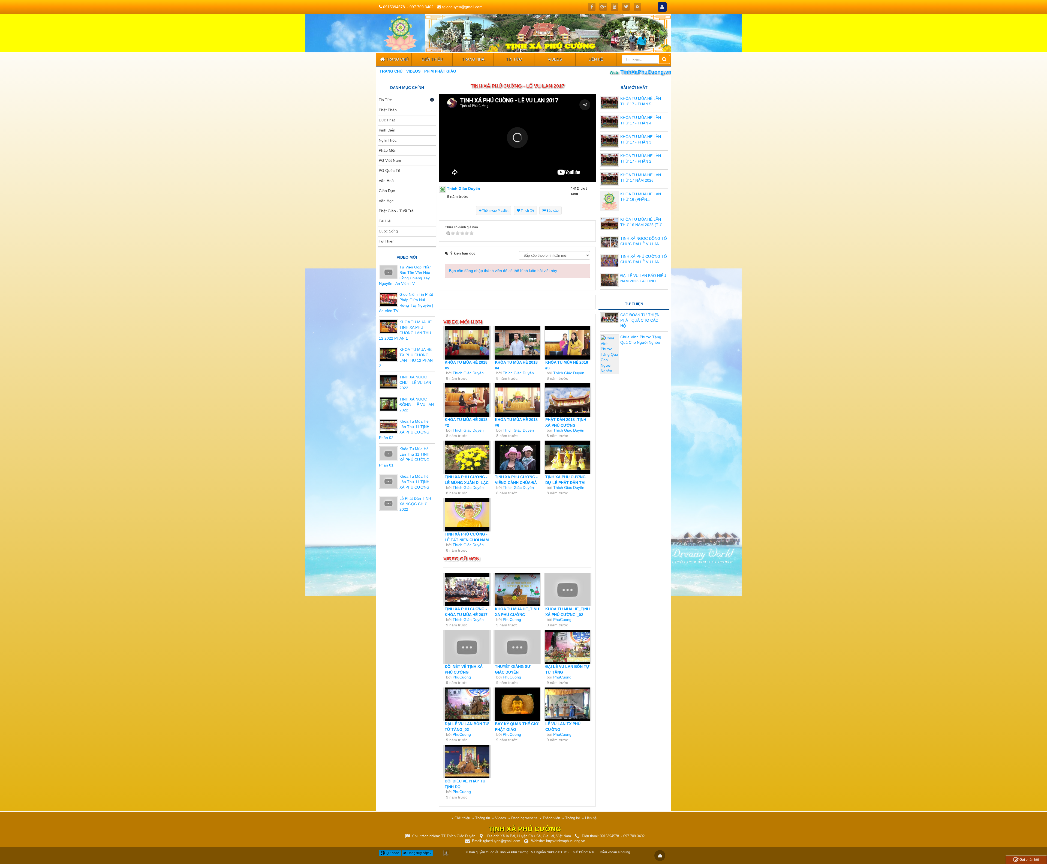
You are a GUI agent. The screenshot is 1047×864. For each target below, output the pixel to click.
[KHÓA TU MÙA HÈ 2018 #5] (467, 342)
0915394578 (394, 7)
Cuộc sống (388, 231)
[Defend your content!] (446, 852)
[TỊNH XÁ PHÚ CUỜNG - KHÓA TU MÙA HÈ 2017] (467, 589)
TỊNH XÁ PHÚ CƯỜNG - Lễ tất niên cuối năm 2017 (467, 540)
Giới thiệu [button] (432, 59)
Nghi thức (388, 140)
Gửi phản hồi (1029, 860)
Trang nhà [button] (473, 59)
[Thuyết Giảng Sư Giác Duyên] (517, 646)
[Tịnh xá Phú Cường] (400, 33)
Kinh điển (387, 130)
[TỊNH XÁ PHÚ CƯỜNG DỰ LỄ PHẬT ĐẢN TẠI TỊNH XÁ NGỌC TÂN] (567, 457)
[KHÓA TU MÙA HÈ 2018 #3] (567, 342)
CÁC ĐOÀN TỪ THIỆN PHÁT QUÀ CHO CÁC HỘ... (640, 320)
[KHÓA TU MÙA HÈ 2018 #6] (517, 400)
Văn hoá (386, 180)
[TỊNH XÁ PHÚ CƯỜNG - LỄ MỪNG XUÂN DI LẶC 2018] (467, 457)
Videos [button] (555, 59)
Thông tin (482, 818)
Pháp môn (387, 150)
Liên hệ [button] (595, 59)
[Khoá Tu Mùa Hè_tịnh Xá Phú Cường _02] (567, 589)
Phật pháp (388, 110)
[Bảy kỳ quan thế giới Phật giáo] (517, 704)
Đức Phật (387, 120)
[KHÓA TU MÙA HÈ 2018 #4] (517, 342)
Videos (500, 818)
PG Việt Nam (390, 160)
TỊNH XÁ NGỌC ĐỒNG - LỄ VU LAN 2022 (416, 404)
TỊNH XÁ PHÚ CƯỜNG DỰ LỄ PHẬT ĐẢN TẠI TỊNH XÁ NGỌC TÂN (565, 483)
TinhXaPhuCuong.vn (646, 72)
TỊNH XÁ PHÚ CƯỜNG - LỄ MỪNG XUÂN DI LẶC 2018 (467, 483)
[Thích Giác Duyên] (442, 189)
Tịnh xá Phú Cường (513, 852)
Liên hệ (591, 818)
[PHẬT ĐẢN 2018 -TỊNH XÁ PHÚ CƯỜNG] (567, 400)
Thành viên (551, 818)
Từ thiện (387, 241)
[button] (517, 137)
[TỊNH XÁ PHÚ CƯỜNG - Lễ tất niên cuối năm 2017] (467, 514)
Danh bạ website (524, 818)
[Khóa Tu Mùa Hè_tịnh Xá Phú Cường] (517, 589)
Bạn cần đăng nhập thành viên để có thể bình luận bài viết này (503, 270)
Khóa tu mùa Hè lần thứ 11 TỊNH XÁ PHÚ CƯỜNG (414, 481)
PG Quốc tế (389, 170)
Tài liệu (386, 221)
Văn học (386, 201)
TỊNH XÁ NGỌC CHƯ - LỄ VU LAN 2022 (415, 382)
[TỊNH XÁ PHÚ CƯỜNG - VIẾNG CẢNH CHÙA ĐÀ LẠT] (517, 457)
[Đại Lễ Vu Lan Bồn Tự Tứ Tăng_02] (467, 704)
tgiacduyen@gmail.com (462, 7)
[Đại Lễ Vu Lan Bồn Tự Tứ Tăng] (567, 646)
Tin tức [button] (514, 59)
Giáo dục (387, 191)
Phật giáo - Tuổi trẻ (396, 211)
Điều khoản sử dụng (615, 852)
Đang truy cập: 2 (419, 853)
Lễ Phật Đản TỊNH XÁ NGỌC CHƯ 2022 (415, 504)
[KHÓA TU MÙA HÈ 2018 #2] (467, 400)
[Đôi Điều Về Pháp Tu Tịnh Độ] (467, 761)
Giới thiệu (462, 818)
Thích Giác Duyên (468, 373)
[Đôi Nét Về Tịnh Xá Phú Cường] (467, 646)
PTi (591, 852)
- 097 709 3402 (420, 7)
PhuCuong (512, 619)
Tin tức (385, 100)
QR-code (392, 853)
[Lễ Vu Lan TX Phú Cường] (567, 704)
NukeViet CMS (557, 852)
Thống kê (572, 818)
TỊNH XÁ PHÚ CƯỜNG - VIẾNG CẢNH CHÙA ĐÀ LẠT (516, 483)
